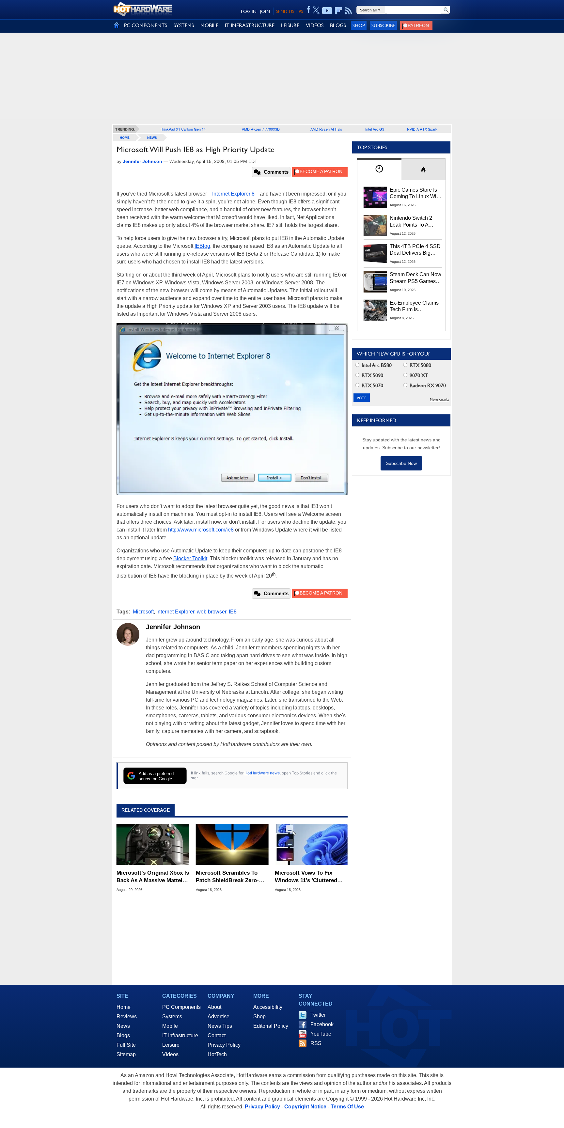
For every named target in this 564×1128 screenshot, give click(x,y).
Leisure (171, 1045)
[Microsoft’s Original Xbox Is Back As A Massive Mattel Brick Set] (153, 844)
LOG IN (249, 11)
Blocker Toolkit (190, 558)
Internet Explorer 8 (233, 194)
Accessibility (267, 1007)
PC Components (181, 1007)
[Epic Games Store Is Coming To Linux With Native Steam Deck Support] (375, 197)
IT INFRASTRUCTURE (249, 25)
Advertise (218, 1016)
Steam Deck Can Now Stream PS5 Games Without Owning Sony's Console (415, 278)
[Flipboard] (338, 11)
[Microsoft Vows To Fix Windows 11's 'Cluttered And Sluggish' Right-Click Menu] (311, 844)
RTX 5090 (371, 375)
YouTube (320, 1034)
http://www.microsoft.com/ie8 (201, 529)
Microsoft (143, 611)
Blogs (123, 1035)
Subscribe (383, 25)
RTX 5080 (419, 365)
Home (124, 1007)
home (125, 137)
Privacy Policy (224, 1045)
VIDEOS (314, 25)
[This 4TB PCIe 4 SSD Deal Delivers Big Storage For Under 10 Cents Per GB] (375, 253)
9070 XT (418, 375)
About (214, 1007)
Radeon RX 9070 (427, 385)
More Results (439, 399)
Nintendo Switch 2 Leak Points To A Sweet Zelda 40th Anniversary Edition (412, 221)
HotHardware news (262, 773)
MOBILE (209, 25)
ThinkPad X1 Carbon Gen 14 (183, 129)
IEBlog (202, 246)
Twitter (318, 1015)
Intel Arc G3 (374, 129)
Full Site (126, 1045)
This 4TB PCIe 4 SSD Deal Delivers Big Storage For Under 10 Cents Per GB (415, 250)
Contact (217, 1035)
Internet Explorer (175, 611)
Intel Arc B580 (376, 365)
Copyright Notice (305, 1106)
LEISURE (290, 25)
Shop (358, 25)
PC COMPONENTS (145, 25)
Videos (170, 1054)
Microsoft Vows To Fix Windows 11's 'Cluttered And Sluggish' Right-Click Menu (308, 877)
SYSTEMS (184, 25)
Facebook (322, 1024)
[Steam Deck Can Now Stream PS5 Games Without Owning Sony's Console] (375, 281)
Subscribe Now (401, 463)
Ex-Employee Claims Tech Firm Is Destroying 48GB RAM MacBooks (414, 306)
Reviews (127, 1016)
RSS (315, 1043)
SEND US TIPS (289, 11)
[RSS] (348, 11)
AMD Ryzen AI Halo (326, 129)
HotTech (217, 1054)
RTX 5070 (371, 385)
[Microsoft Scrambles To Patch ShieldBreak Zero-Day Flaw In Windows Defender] (232, 844)
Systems (172, 1016)
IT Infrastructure (180, 1035)
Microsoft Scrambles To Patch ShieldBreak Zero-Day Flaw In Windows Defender (227, 877)
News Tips (220, 1026)
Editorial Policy (270, 1026)
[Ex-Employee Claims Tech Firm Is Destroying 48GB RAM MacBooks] (375, 310)
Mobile (170, 1026)
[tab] (379, 169)
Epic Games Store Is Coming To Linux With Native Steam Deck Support (415, 193)
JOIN (265, 11)
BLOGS (338, 25)
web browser (211, 611)
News (152, 137)
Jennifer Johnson (173, 626)
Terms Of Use (347, 1106)
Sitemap (126, 1054)
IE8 (233, 611)
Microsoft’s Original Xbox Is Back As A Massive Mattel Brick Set (153, 877)
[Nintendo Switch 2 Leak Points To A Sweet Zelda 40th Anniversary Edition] (375, 225)
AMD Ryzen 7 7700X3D (261, 129)
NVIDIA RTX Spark (422, 129)
